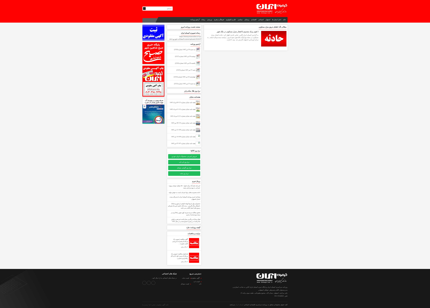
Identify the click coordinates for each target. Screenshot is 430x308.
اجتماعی (261, 19)
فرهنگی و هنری (219, 19)
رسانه (203, 19)
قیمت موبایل (185, 284)
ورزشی (209, 19)
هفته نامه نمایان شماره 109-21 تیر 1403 (183, 130)
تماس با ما (152, 305)
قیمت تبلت (185, 278)
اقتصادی (253, 19)
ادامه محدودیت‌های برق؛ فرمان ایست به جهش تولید (184, 192)
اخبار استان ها (276, 19)
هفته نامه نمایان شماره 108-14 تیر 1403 (183, 136)
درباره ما (145, 305)
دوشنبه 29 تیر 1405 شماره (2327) (185, 56)
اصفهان (268, 19)
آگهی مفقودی (195, 278)
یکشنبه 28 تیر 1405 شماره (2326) (185, 63)
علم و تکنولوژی (231, 19)
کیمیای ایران (239, 305)
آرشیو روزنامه (195, 19)
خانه (284, 19)
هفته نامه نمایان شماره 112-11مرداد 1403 (183, 109)
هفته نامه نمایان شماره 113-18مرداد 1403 (183, 102)
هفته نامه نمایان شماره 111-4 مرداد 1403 (183, 116)
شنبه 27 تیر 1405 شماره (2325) (186, 70)
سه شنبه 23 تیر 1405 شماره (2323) (185, 83)
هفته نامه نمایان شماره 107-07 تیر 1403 (183, 143)
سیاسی (240, 19)
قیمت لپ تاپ (197, 283)
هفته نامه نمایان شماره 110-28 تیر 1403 (183, 123)
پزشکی (246, 19)
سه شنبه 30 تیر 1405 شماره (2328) (185, 49)
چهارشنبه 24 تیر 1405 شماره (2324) (185, 77)
